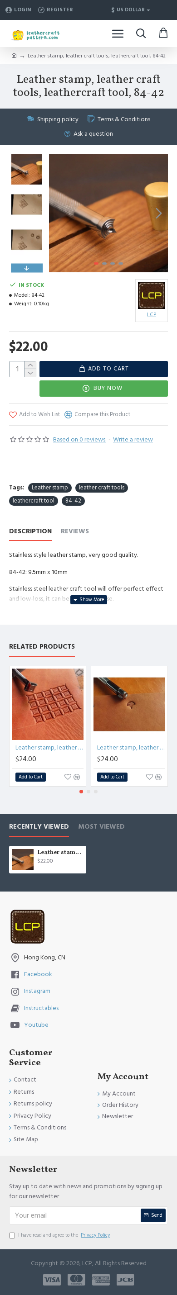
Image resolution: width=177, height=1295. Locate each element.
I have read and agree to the (64, 1235)
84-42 (73, 501)
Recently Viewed (39, 827)
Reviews (75, 531)
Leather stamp (50, 488)
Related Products (42, 647)
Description (30, 531)
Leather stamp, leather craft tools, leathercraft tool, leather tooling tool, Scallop (131, 748)
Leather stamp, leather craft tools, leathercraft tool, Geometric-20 (49, 748)
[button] (58, 213)
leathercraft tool (33, 501)
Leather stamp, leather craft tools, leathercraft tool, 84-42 (60, 853)
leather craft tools (101, 488)
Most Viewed (101, 827)
